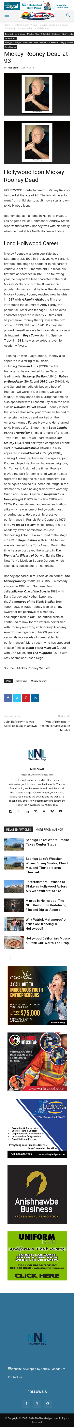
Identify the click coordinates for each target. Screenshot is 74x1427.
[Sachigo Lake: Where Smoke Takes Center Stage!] (14, 844)
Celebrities (43, 28)
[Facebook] (8, 698)
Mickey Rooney (39, 680)
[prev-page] (6, 957)
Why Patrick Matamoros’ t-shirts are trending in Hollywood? (46, 924)
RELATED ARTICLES (18, 829)
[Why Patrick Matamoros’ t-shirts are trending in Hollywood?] (14, 924)
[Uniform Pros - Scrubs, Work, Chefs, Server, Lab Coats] (37, 1255)
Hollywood (21, 680)
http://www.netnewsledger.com (37, 774)
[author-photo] (37, 763)
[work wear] (37, 1061)
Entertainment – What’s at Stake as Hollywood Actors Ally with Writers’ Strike (46, 886)
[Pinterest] (26, 698)
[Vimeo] (53, 811)
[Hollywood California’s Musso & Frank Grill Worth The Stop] (14, 942)
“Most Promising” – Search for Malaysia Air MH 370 (55, 726)
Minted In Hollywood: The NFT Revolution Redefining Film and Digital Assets (46, 905)
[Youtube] (62, 811)
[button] (6, 15)
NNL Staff (12, 67)
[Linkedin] (35, 698)
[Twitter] (17, 698)
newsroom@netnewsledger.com (45, 1377)
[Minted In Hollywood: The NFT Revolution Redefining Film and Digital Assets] (14, 905)
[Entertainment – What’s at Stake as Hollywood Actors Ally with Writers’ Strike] (14, 886)
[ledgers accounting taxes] (37, 1128)
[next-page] (12, 957)
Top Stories (10, 47)
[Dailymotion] (12, 811)
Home (7, 24)
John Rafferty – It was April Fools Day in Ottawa (20, 724)
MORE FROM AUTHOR (49, 829)
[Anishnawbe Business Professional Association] (37, 1194)
